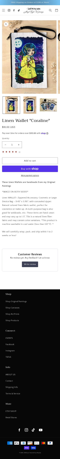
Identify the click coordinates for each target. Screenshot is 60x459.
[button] (3, 10)
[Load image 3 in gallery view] (48, 105)
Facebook (10, 344)
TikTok (8, 357)
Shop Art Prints (12, 314)
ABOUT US (10, 375)
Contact (9, 381)
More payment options (30, 175)
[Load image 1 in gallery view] (11, 105)
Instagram (10, 351)
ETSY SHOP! (11, 411)
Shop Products (12, 320)
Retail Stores (11, 417)
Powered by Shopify (35, 452)
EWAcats (26, 452)
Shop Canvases (13, 308)
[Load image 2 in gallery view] (30, 105)
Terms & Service (13, 394)
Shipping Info (12, 387)
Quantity (5, 138)
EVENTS (9, 338)
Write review (30, 264)
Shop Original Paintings (16, 301)
